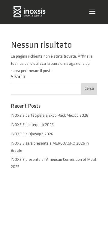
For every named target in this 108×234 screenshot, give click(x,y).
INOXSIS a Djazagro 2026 (32, 134)
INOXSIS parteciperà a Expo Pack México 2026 (49, 115)
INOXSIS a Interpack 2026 (32, 125)
